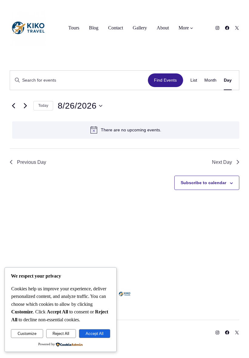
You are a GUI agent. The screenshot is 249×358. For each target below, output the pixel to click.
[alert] (125, 129)
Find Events (165, 80)
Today (43, 105)
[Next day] (25, 106)
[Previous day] (13, 106)
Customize (27, 333)
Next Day (222, 162)
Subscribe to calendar (203, 182)
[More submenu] (191, 27)
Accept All (95, 333)
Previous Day (31, 162)
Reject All (61, 333)
